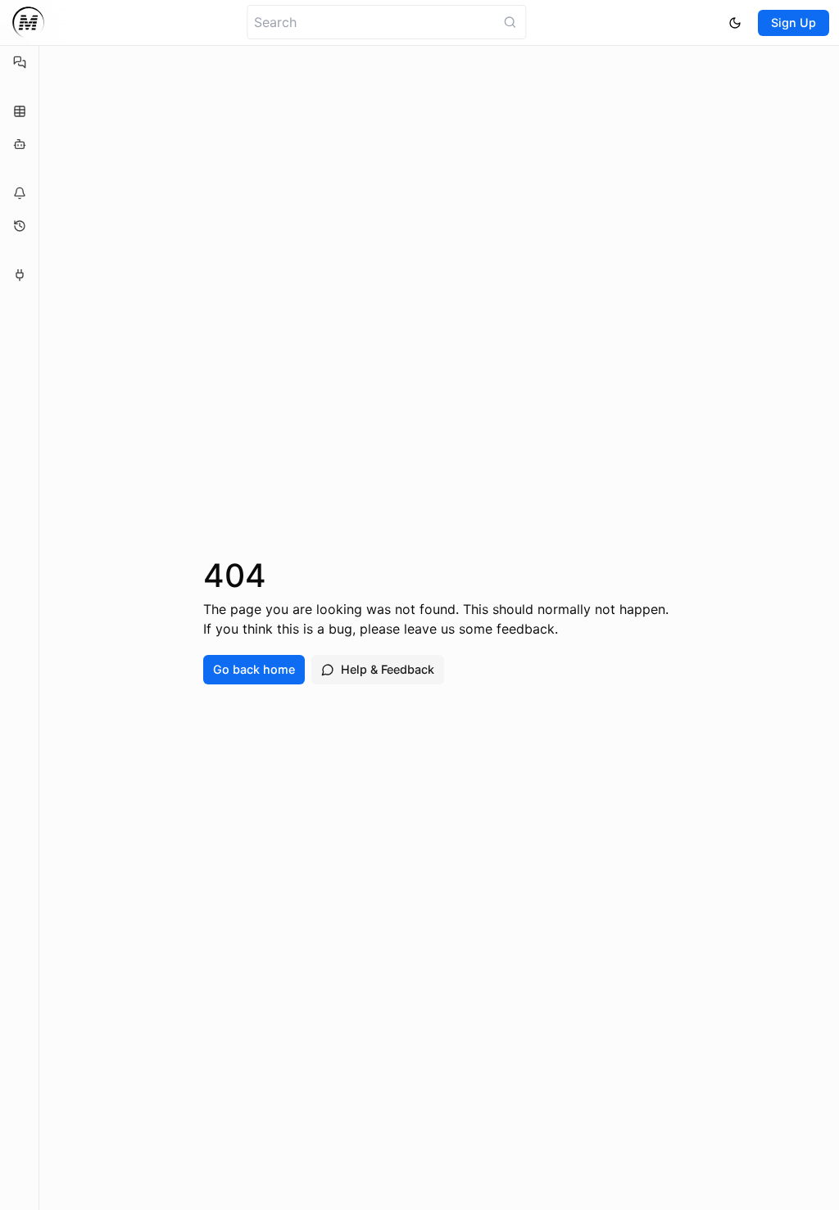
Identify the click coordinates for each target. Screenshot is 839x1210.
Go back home (254, 669)
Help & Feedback (387, 669)
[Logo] (28, 22)
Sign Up (793, 22)
